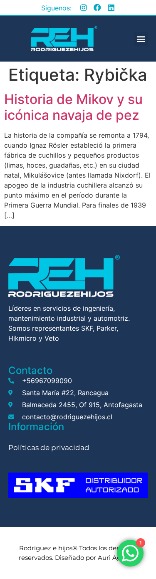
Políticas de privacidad (48, 447)
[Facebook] (97, 7)
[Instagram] (83, 7)
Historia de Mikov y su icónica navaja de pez (73, 107)
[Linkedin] (111, 7)
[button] (141, 39)
